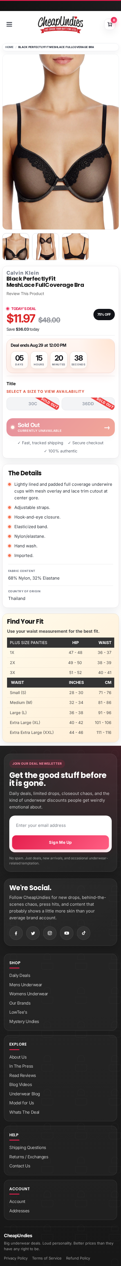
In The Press (21, 1066)
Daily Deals (19, 975)
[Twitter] (33, 933)
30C (32, 403)
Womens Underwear (28, 993)
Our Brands (20, 1003)
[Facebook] (16, 933)
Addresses (19, 1210)
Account (17, 1201)
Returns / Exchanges (28, 1156)
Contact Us (19, 1166)
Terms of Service (47, 1258)
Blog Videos (20, 1084)
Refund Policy (78, 1258)
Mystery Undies (24, 1021)
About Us (17, 1057)
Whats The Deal (24, 1112)
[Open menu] (9, 24)
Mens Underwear (25, 984)
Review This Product (25, 293)
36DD (88, 403)
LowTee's (18, 1012)
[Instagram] (50, 933)
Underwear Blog (24, 1093)
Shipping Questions (27, 1147)
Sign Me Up (60, 842)
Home (9, 47)
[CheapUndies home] (60, 24)
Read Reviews (22, 1075)
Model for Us (21, 1102)
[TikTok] (83, 933)
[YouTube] (66, 933)
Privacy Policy (16, 1258)
